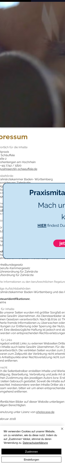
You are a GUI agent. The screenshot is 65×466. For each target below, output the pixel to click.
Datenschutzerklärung (35, 442)
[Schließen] (60, 431)
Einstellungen (31, 459)
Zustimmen (31, 451)
